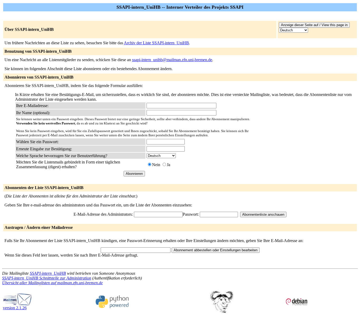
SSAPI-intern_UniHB (48, 273)
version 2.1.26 (15, 308)
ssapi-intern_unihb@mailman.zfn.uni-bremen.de (172, 59)
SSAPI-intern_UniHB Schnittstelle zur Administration (46, 278)
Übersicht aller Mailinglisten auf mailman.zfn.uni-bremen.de (52, 283)
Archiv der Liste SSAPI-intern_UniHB (156, 43)
